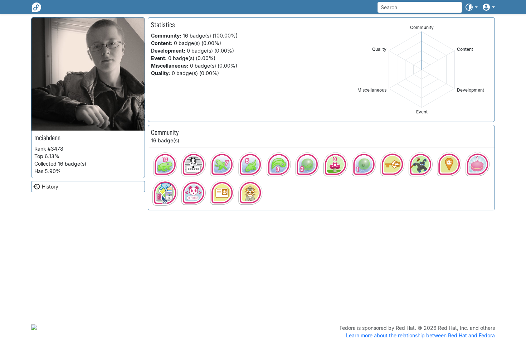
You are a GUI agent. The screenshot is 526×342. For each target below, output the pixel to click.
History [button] (50, 187)
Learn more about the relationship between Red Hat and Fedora (420, 335)
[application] (422, 69)
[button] (471, 7)
